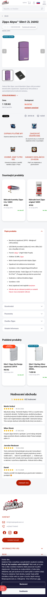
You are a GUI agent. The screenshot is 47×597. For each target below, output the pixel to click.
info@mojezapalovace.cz (15, 522)
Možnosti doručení (31, 108)
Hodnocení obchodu (23, 394)
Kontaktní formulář (13, 540)
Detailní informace (9, 95)
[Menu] (44, 2)
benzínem (32, 285)
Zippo (22, 257)
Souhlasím (23, 591)
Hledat (42, 9)
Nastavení (23, 584)
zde (38, 579)
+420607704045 (12, 526)
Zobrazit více (24, 483)
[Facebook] (4, 532)
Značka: (6, 30)
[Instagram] (9, 532)
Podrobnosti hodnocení (29, 27)
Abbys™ (16, 253)
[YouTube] (15, 532)
